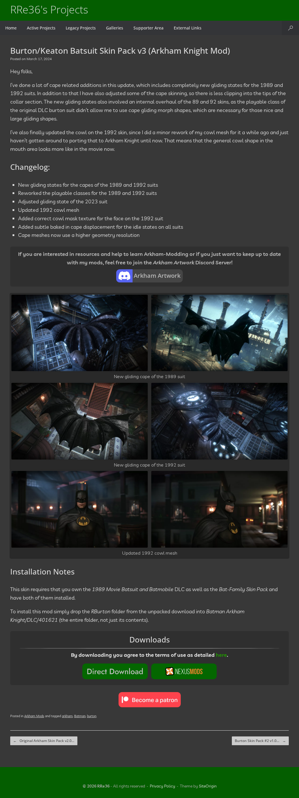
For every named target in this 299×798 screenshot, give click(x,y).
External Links (187, 28)
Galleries (114, 28)
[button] (290, 28)
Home (11, 28)
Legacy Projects (81, 28)
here (221, 655)
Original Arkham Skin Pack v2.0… (43, 740)
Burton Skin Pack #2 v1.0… (260, 740)
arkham (67, 716)
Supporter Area (148, 28)
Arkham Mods (34, 716)
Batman (80, 716)
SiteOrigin (208, 786)
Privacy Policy (162, 786)
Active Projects (41, 28)
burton (91, 716)
